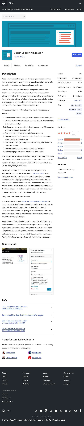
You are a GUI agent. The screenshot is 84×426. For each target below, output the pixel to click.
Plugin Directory (7, 9)
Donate (67, 380)
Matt (5, 394)
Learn (45, 373)
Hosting (5, 380)
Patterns (26, 384)
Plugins (25, 380)
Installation (29, 65)
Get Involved (68, 373)
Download (77, 55)
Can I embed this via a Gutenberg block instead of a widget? (14, 308)
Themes (26, 377)
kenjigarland (36, 353)
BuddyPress (7, 402)
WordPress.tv (49, 384)
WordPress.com (9, 391)
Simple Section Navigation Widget (34, 201)
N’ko (8, 411)
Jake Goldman (11, 358)
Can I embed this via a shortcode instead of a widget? (23, 315)
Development (43, 65)
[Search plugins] (24, 16)
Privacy (5, 384)
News (4, 377)
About (4, 373)
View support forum (65, 177)
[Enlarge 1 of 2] (24, 250)
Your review (62, 158)
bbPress (6, 398)
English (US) (78, 100)
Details (6, 65)
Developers (47, 380)
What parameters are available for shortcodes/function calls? (13, 330)
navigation (72, 109)
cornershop (20, 56)
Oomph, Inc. (36, 358)
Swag (67, 384)
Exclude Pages (38, 173)
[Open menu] (80, 3)
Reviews (17, 65)
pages (79, 109)
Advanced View (64, 119)
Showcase (26, 373)
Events (66, 377)
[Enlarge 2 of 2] (51, 250)
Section (79, 113)
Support (79, 65)
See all (79, 158)
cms (72, 105)
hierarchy (78, 105)
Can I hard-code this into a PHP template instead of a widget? (14, 322)
